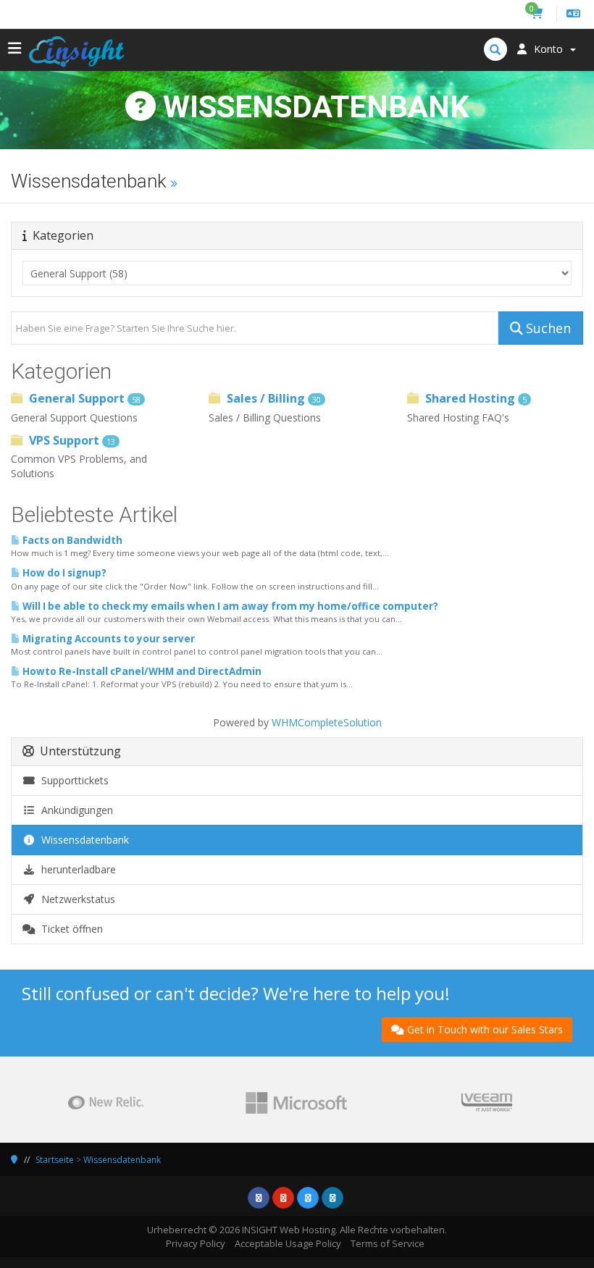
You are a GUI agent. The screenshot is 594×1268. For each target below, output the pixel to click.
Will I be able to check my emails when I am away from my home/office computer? (229, 606)
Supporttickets (72, 780)
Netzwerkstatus (75, 899)
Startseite (54, 1160)
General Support (83, 398)
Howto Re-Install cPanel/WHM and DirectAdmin (141, 671)
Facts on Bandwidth (71, 540)
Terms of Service (387, 1243)
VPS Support (70, 440)
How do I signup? (63, 572)
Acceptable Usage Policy (288, 1243)
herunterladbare (75, 869)
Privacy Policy (195, 1243)
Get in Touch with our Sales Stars (485, 1029)
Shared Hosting (474, 398)
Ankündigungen (74, 810)
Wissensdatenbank (82, 840)
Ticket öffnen (69, 929)
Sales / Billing (272, 398)
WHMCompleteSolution (327, 722)
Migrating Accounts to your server (107, 638)
